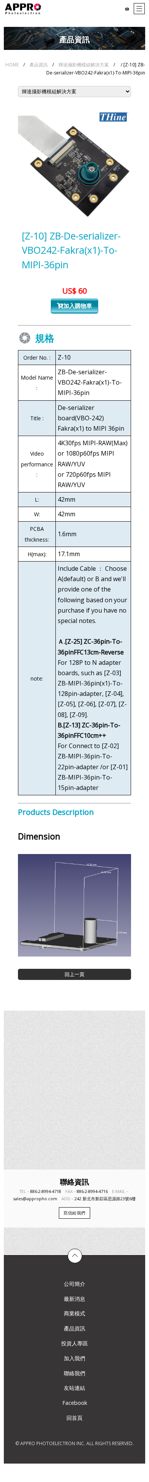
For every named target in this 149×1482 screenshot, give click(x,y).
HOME (12, 64)
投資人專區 (74, 1343)
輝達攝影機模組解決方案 (83, 64)
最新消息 (74, 1298)
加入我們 (74, 1358)
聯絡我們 (74, 1373)
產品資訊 (38, 64)
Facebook (74, 1402)
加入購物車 (77, 305)
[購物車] (127, 9)
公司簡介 (74, 1283)
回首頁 (74, 1417)
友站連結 (74, 1387)
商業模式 (74, 1313)
